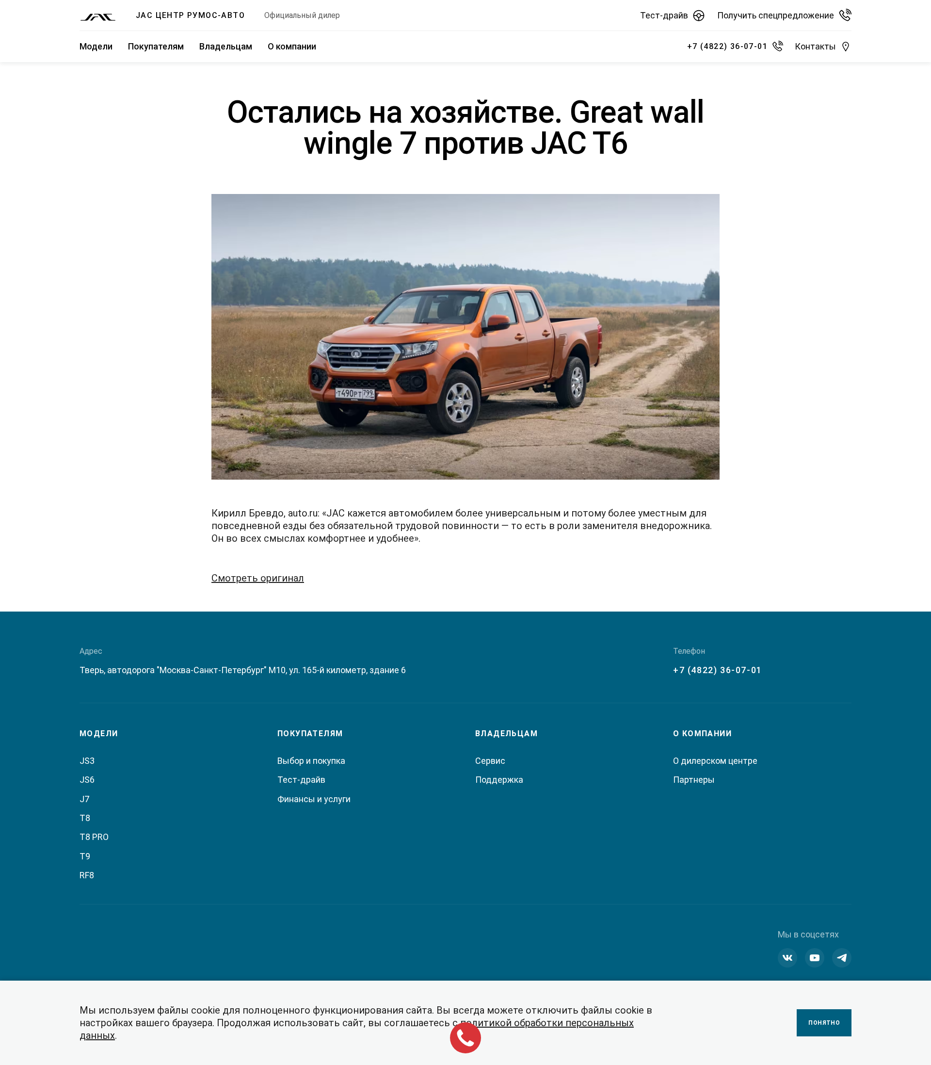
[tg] (841, 958)
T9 (85, 856)
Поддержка (499, 780)
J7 (84, 799)
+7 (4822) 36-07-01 (717, 670)
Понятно (824, 1022)
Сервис (490, 761)
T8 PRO (94, 837)
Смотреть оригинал (257, 578)
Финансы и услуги (314, 799)
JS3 (87, 761)
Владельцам (225, 46)
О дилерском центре (715, 761)
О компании (292, 46)
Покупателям (156, 46)
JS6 (87, 780)
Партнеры (694, 780)
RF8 (87, 875)
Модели (96, 46)
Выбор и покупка (311, 761)
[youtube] (814, 958)
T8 (85, 818)
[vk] (787, 958)
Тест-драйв (301, 780)
